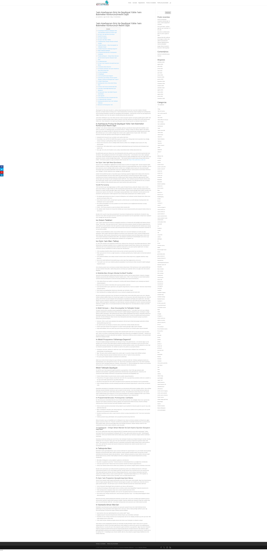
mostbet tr (159, 301)
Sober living (160, 376)
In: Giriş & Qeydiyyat (102, 72)
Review (159, 356)
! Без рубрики (160, 104)
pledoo (159, 339)
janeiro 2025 (160, 79)
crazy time (159, 234)
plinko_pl (159, 348)
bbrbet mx (159, 186)
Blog (112, 17)
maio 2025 (159, 70)
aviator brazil (160, 164)
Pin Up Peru (160, 331)
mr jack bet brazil (161, 305)
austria (159, 160)
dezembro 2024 (161, 81)
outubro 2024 (160, 85)
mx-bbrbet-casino (161, 307)
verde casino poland (162, 393)
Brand (158, 201)
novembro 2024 (161, 83)
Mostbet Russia (161, 299)
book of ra (159, 192)
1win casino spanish (162, 113)
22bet (158, 147)
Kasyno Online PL (161, 258)
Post (158, 352)
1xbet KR (159, 136)
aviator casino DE (161, 166)
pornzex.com (160, 350)
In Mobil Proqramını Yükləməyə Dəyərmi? (107, 48)
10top (158, 109)
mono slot (159, 279)
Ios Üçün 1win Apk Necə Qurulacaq (106, 34)
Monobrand (160, 281)
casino (158, 205)
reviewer (159, 361)
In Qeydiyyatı (101, 74)
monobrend (160, 284)
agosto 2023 (160, 94)
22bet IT (159, 151)
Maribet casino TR (161, 264)
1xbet (158, 128)
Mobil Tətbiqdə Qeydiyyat (104, 50)
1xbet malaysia (160, 139)
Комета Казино (161, 405)
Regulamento (141, 2)
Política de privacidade (162, 2)
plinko (158, 341)
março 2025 (160, 75)
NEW (158, 309)
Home (129, 2)
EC (158, 241)
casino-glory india (161, 222)
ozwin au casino (161, 320)
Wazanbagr (160, 401)
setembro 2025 (160, 62)
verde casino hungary (162, 391)
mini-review (160, 271)
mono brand (160, 277)
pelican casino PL (161, 322)
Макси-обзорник (161, 408)
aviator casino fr (161, 169)
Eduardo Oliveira (143, 547)
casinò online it (161, 213)
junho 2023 (160, 96)
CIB (158, 232)
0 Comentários (117, 17)
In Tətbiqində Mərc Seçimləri (104, 99)
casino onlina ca (161, 209)
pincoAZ (159, 335)
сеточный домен (161, 410)
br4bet (159, 198)
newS (158, 311)
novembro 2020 (161, 98)
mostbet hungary (161, 292)
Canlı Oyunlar (101, 95)
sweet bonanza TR (161, 384)
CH (158, 226)
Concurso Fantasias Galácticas (126, 547)
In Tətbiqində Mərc (102, 61)
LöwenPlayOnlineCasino (163, 262)
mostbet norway (161, 296)
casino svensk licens (162, 216)
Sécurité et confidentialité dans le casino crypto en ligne (163, 33)
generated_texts (161, 254)
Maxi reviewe (160, 269)
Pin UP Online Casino (162, 329)
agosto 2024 (160, 90)
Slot (158, 367)
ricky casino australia (162, 363)
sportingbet (160, 378)
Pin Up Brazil (160, 326)
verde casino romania (162, 395)
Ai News (159, 158)
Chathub (159, 228)
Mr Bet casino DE (161, 303)
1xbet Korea (160, 134)
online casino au (161, 318)
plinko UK (159, 346)
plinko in (159, 343)
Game (158, 251)
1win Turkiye (160, 121)
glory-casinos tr (161, 256)
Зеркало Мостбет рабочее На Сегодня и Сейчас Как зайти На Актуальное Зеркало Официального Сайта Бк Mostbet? (163, 41)
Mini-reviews (160, 273)
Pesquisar (168, 12)
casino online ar (161, 211)
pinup (158, 337)
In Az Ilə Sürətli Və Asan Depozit (105, 75)
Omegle (159, 313)
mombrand (160, 275)
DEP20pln (159, 239)
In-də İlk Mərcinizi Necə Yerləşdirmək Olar (108, 97)
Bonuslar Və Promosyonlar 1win (105, 104)
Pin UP (158, 324)
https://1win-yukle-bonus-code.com (137, 159)
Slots (158, 369)
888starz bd (160, 156)
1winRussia (160, 126)
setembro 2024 (160, 87)
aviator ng (159, 175)
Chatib (159, 230)
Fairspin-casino (161, 245)
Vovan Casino (160, 397)
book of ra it (160, 194)
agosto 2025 (160, 64)
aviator (159, 162)
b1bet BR (159, 177)
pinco (158, 333)
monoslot (159, 288)
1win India (159, 117)
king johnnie (160, 260)
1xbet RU (159, 143)
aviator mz (159, 173)
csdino (159, 236)
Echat (158, 243)
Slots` (158, 371)
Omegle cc (159, 316)
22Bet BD (159, 149)
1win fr (159, 115)
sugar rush (160, 380)
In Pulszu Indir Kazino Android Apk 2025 (107, 86)
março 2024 (160, 92)
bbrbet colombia (161, 184)
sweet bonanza (161, 382)
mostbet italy (160, 294)
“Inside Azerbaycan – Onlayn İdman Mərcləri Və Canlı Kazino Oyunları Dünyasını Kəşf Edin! (108, 57)
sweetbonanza (160, 386)
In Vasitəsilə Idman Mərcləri (104, 66)
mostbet (159, 290)
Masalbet (159, 266)
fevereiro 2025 (160, 77)
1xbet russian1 (160, 145)
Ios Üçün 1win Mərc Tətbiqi (104, 39)
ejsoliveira (100, 17)
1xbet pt (159, 141)
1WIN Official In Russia (162, 119)
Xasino (159, 403)
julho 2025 (159, 66)
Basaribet (159, 181)
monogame (160, 286)
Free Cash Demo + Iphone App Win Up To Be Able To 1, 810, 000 (164, 28)
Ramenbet (159, 354)
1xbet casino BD (161, 130)
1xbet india (160, 132)
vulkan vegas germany (162, 399)
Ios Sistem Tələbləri (102, 38)
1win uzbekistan (161, 124)
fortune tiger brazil (161, 249)
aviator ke (159, 171)
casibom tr (159, 203)
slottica (159, 373)
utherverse (160, 388)
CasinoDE (159, 224)
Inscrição (135, 2)
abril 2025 (159, 72)
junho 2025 (160, 68)
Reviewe (159, 358)
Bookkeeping (160, 196)
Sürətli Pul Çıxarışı (102, 36)
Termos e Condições (151, 2)
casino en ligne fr (161, 207)
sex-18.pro (159, 365)
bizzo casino (160, 188)
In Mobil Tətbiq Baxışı (103, 81)
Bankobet (159, 179)
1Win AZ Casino (161, 111)
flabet (158, 247)
